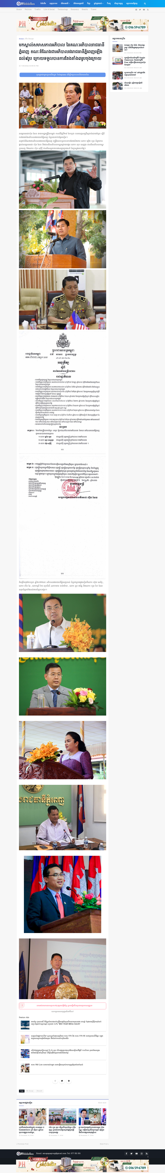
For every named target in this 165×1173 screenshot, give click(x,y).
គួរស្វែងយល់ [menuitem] (98, 3)
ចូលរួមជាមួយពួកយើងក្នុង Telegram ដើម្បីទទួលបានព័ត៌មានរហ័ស (62, 74)
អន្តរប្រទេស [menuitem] (53, 3)
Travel (94, 9)
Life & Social (49, 9)
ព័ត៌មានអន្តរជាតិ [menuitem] (78, 3)
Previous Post (23, 1144)
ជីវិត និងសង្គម (29, 39)
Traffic (38, 9)
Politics (28, 9)
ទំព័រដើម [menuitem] (43, 3)
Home (19, 9)
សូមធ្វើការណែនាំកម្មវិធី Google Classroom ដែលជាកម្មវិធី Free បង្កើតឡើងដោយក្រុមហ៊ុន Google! (135, 61)
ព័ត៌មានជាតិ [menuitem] (64, 3)
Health (85, 9)
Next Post (104, 1144)
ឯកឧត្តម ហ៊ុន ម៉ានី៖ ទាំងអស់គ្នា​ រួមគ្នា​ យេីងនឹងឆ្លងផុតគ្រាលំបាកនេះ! (134, 47)
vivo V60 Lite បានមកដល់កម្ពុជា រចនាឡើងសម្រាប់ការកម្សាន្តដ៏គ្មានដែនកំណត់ (57, 1065)
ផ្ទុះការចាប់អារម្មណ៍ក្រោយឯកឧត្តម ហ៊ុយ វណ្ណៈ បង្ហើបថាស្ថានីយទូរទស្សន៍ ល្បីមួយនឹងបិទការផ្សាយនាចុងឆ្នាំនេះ (91, 1130)
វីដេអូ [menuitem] (109, 3)
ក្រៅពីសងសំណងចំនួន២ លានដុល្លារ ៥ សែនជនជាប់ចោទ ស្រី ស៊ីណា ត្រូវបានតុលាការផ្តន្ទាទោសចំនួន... (31, 1130)
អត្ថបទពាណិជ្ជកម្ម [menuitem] (131, 3)
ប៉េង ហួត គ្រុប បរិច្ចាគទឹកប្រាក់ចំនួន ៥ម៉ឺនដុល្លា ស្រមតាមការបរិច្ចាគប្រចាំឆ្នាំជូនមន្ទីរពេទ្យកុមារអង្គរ (62, 1130)
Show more (102, 1103)
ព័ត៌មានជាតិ (39, 1091)
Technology (63, 9)
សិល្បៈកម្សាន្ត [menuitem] (118, 3)
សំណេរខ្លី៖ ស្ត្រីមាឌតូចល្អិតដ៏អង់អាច (133, 84)
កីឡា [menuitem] (88, 3)
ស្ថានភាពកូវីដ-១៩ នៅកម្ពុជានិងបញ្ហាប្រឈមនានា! (134, 74)
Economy (75, 9)
